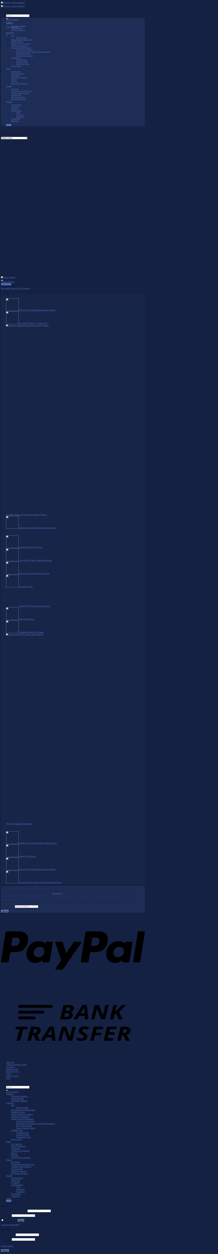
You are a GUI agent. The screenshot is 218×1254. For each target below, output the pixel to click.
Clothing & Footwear (19, 78)
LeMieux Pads (22, 62)
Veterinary (15, 121)
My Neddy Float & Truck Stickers (15, 288)
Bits (12, 36)
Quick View (6, 284)
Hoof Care (15, 107)
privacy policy (7, 1246)
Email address (8, 1235)
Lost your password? (10, 1225)
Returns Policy (12, 1071)
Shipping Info (12, 1069)
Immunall (19, 115)
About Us (10, 1062)
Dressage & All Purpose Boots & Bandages (33, 52)
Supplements (16, 111)
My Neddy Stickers (18, 99)
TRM (18, 113)
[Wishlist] (2, 280)
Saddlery (10, 33)
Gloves (14, 80)
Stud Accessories (18, 97)
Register (5, 1251)
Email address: (8, 906)
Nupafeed (20, 117)
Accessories (16, 72)
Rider (8, 69)
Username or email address (14, 1211)
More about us (57, 894)
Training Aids (16, 95)
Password (6, 1215)
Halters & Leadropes (19, 46)
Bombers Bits (21, 38)
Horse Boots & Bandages (21, 48)
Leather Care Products (20, 93)
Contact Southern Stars (16, 1065)
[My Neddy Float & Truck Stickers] (8, 277)
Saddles (9, 23)
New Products (12, 20)
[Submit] (7, 1090)
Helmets (14, 82)
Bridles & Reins (17, 42)
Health (9, 102)
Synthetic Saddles (18, 30)
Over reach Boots (23, 54)
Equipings (15, 89)
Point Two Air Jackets (19, 84)
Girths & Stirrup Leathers (21, 44)
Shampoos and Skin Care (21, 91)
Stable (9, 86)
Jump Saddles (16, 28)
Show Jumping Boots (24, 56)
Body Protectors (17, 74)
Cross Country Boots (24, 50)
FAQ (8, 1078)
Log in (21, 1220)
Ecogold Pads (21, 60)
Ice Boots (15, 109)
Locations (10, 1067)
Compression (16, 105)
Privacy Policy (12, 1076)
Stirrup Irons (16, 66)
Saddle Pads (16, 58)
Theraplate (15, 119)
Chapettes (15, 76)
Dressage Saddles (18, 26)
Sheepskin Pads (22, 64)
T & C (8, 1074)
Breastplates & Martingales (22, 40)
